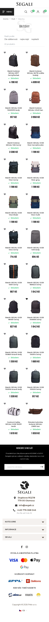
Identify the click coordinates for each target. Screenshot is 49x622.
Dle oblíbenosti (10, 39)
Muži (13, 19)
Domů (5, 19)
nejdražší (35, 39)
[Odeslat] (42, 467)
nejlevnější (24, 39)
